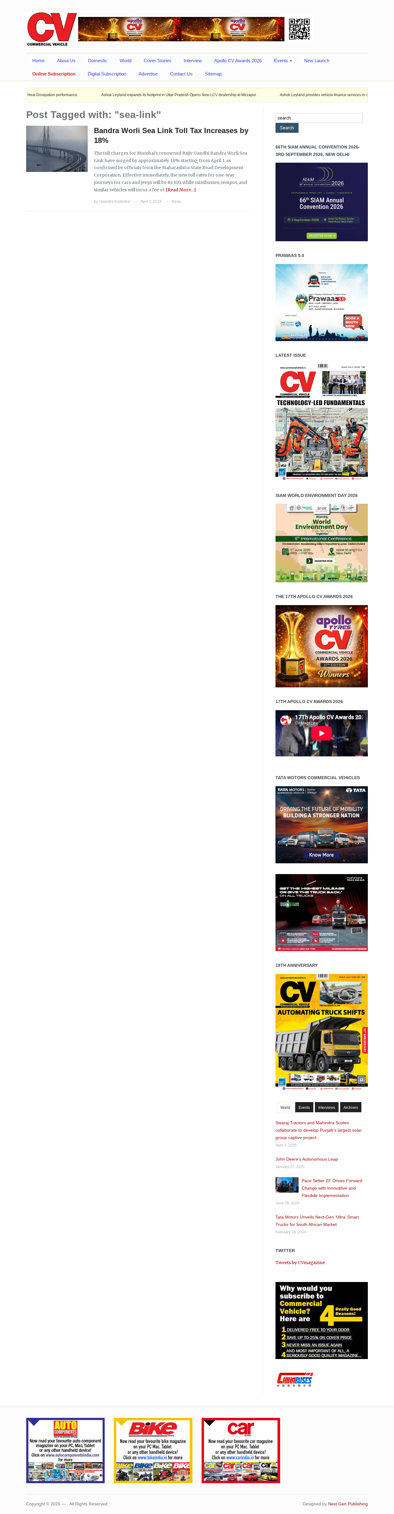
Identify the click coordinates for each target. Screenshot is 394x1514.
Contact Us (181, 73)
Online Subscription (53, 73)
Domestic (97, 60)
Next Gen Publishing (348, 1503)
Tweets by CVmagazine (300, 1262)
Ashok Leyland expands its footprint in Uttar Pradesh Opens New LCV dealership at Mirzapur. (141, 95)
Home (38, 60)
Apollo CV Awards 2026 (238, 60)
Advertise (148, 73)
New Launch (316, 60)
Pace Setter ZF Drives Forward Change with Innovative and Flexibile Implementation (332, 1188)
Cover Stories (157, 60)
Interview (193, 60)
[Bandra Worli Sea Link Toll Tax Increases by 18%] (57, 148)
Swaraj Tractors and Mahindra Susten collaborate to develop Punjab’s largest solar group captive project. (318, 1130)
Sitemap (213, 73)
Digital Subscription (107, 73)
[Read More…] (181, 190)
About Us (66, 60)
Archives (351, 1107)
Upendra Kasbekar (115, 201)
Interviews (326, 1107)
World (125, 60)
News (176, 201)
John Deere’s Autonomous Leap (306, 1159)
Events (278, 62)
